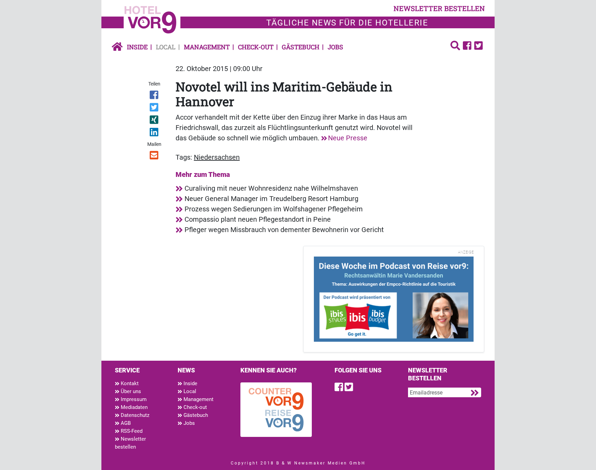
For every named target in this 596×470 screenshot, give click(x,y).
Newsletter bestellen (130, 443)
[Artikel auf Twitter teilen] (155, 108)
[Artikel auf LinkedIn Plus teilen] (155, 133)
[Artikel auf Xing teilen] (155, 121)
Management (207, 47)
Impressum (133, 399)
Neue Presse (347, 138)
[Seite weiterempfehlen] (155, 156)
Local (166, 47)
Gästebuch (300, 47)
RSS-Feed (130, 431)
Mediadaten (133, 407)
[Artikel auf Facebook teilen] (155, 96)
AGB (125, 423)
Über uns (130, 391)
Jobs (335, 47)
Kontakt (129, 383)
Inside (137, 47)
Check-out (256, 47)
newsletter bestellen (439, 8)
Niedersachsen (217, 157)
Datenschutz (134, 415)
